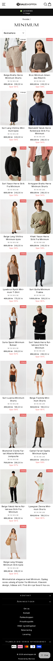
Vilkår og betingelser (26, 626)
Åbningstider (26, 602)
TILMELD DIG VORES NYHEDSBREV (26, 642)
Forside (26, 19)
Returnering (26, 630)
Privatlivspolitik (26, 621)
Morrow (31, 659)
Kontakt (25, 596)
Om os (26, 609)
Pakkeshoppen (26, 617)
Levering (27, 634)
